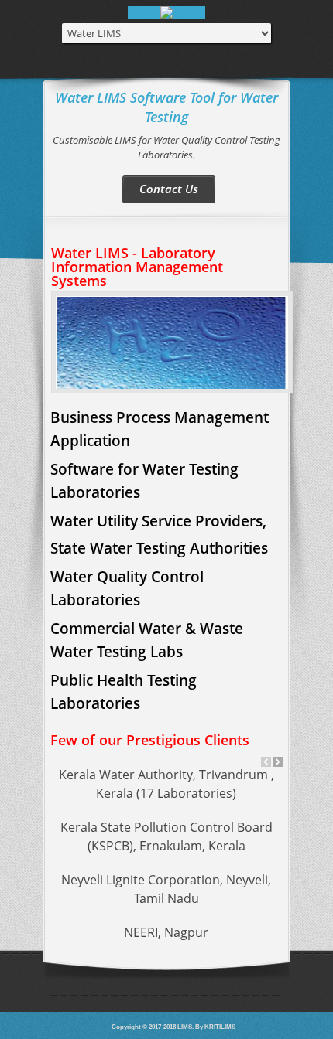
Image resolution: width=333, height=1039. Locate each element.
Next (278, 762)
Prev (266, 762)
